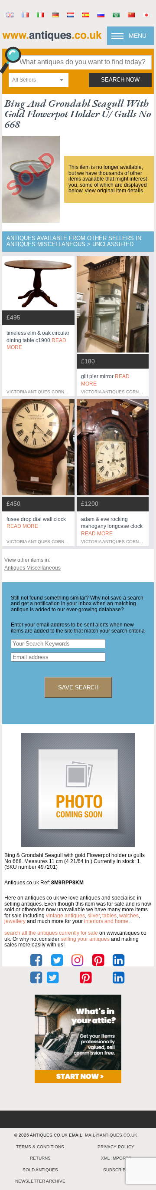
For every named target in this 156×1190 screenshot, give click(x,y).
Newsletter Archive (40, 1181)
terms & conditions (40, 1146)
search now (120, 80)
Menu (137, 35)
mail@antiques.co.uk (111, 1135)
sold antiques (40, 1169)
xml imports (116, 1158)
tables (109, 916)
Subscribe (116, 1169)
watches (129, 916)
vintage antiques (65, 916)
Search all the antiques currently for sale (51, 933)
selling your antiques (85, 939)
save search (78, 687)
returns (40, 1158)
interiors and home (106, 921)
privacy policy (116, 1146)
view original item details (114, 191)
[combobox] (38, 80)
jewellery (15, 921)
